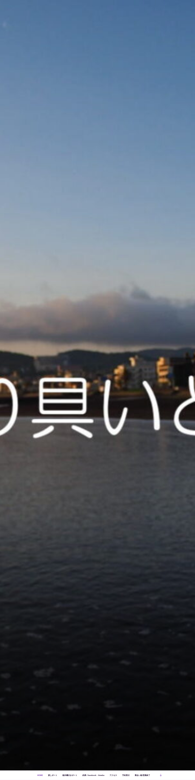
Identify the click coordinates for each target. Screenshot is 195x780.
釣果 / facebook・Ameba (93, 775)
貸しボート (52, 775)
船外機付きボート (69, 775)
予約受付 (126, 775)
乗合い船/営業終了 (142, 775)
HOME (40, 775)
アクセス (113, 775)
